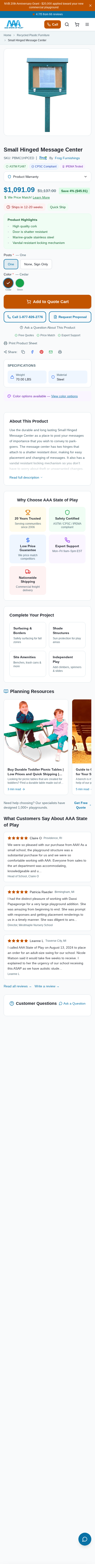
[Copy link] (23, 352)
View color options (64, 396)
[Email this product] (50, 352)
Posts (15, 255)
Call (55, 24)
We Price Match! (29, 197)
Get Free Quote (81, 805)
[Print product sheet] (60, 352)
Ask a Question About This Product (49, 327)
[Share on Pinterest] (41, 352)
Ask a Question (74, 1003)
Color (16, 274)
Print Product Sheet (23, 343)
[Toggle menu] (87, 24)
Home (7, 35)
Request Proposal (73, 317)
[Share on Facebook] (32, 352)
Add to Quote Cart (51, 301)
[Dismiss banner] (90, 5)
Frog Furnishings (67, 158)
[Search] (67, 24)
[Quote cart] (77, 24)
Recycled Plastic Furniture (33, 35)
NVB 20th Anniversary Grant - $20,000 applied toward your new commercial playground (43, 5)
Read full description (24, 477)
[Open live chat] (84, 1539)
